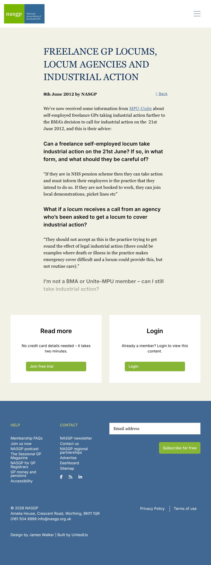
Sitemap (67, 468)
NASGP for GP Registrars (23, 465)
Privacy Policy (152, 509)
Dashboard (69, 463)
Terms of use (185, 509)
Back (163, 94)
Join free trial (42, 366)
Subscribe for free (180, 448)
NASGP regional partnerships (74, 451)
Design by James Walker (32, 535)
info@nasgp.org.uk (54, 519)
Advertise (68, 458)
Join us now (21, 444)
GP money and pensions (23, 474)
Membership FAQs (26, 438)
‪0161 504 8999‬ (24, 519)
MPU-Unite (140, 109)
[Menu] (197, 14)
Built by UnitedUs (72, 535)
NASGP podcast (25, 449)
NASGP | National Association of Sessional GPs (24, 13)
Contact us (69, 444)
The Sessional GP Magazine (26, 456)
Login (133, 366)
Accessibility (22, 481)
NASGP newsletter (76, 438)
